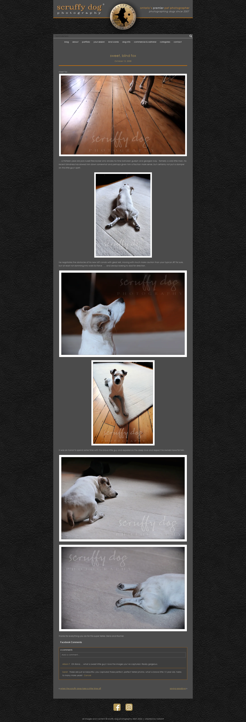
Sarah (65, 672)
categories (165, 42)
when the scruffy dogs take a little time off (80, 688)
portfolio (86, 42)
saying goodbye (178, 688)
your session (99, 42)
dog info (126, 42)
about (75, 42)
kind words (113, 42)
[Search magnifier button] (191, 36)
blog (66, 42)
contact (178, 42)
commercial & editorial (145, 42)
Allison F (66, 664)
